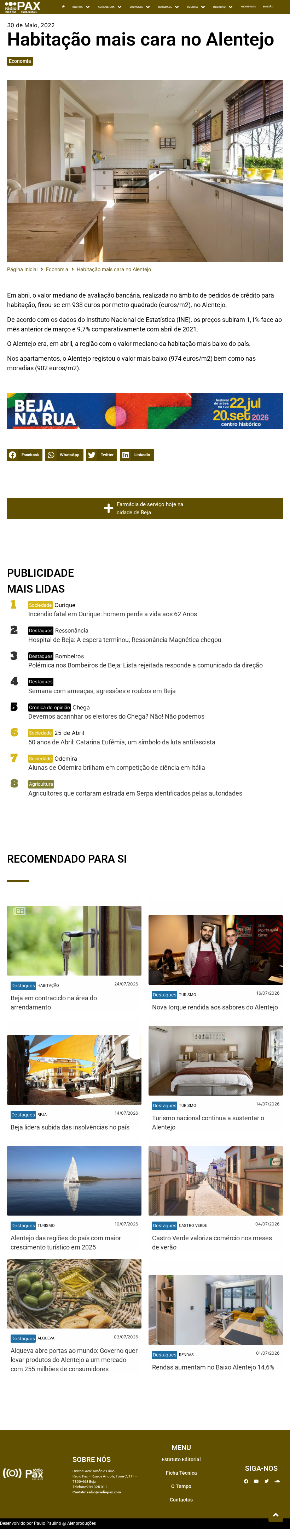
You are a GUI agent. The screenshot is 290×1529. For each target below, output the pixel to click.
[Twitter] (266, 1481)
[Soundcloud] (277, 1481)
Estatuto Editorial (181, 1459)
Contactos (181, 1500)
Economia (20, 61)
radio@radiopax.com (104, 1492)
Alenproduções (81, 1523)
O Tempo (181, 1486)
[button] (24, 455)
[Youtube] (256, 1481)
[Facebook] (246, 1481)
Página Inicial (22, 269)
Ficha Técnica (181, 1473)
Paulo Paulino (47, 1523)
